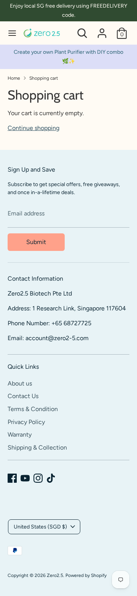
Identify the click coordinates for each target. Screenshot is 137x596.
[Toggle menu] (12, 33)
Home (14, 78)
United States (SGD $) (40, 527)
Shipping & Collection (37, 447)
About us (20, 383)
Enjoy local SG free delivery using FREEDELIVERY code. (68, 10)
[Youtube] (25, 478)
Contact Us (23, 396)
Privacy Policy (26, 422)
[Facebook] (12, 478)
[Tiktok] (51, 478)
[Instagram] (38, 478)
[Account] (102, 30)
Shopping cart (43, 78)
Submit (36, 242)
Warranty (20, 434)
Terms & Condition (33, 409)
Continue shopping (33, 128)
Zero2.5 (55, 575)
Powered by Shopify (86, 575)
